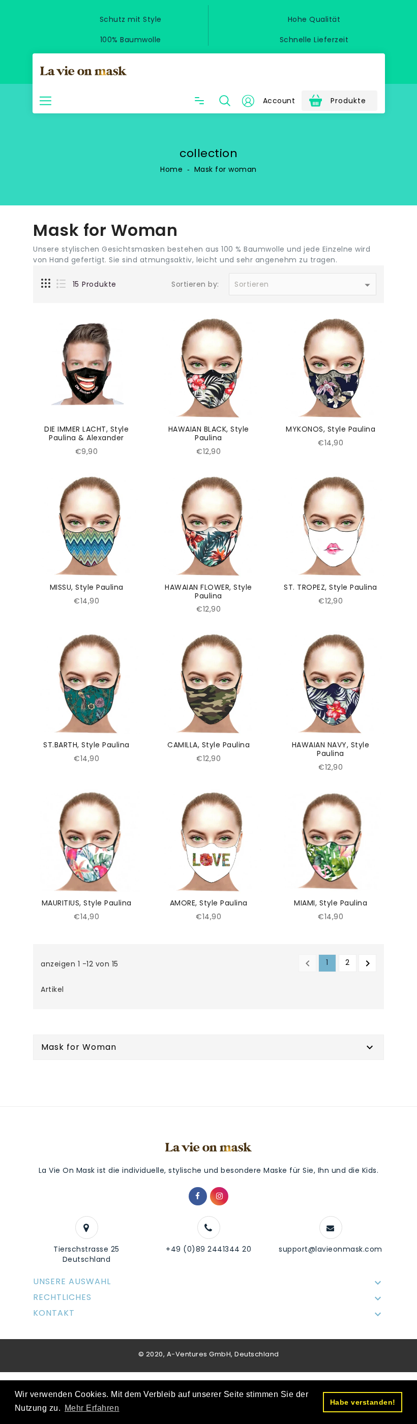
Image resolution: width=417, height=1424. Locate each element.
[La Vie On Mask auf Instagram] (219, 1196)
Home (171, 169)
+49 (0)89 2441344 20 (208, 1249)
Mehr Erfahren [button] (92, 1408)
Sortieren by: (195, 284)
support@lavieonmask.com (330, 1249)
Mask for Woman (78, 1047)
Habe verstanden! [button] (363, 1402)
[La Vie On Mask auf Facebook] (197, 1196)
